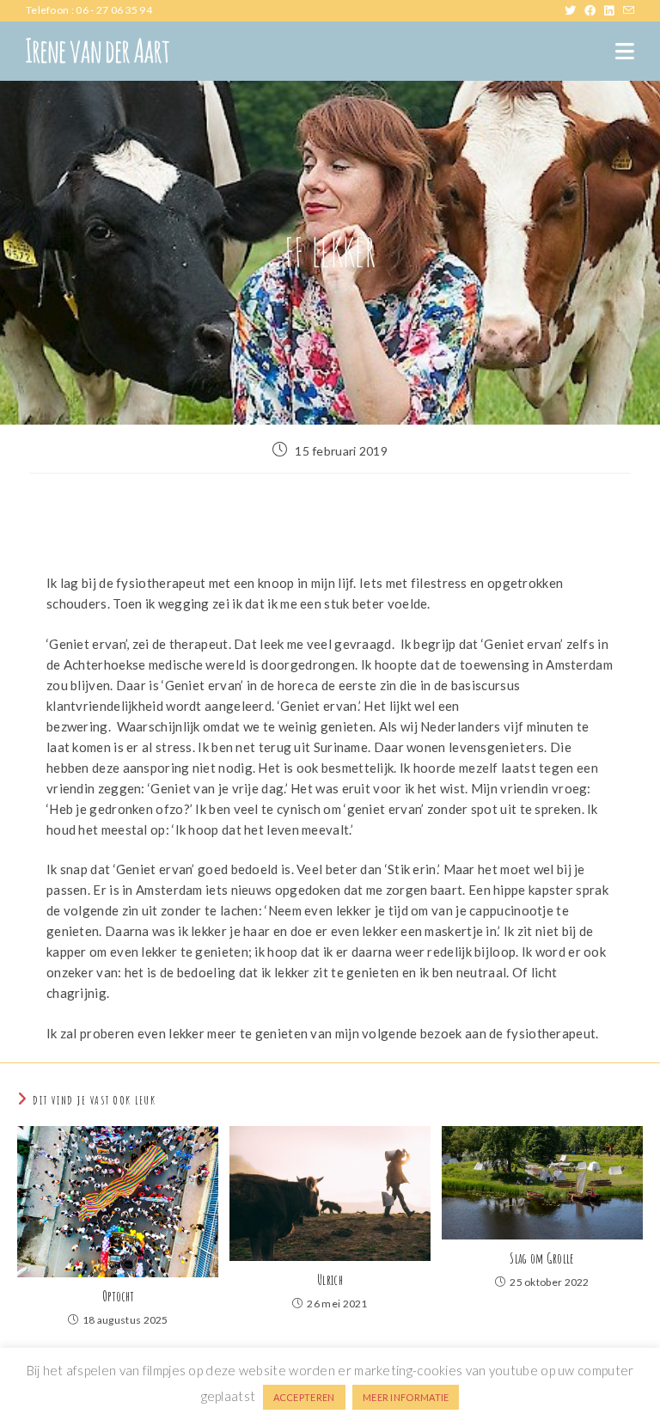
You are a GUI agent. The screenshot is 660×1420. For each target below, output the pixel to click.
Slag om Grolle (542, 1258)
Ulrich (330, 1279)
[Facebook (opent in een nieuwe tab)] (594, 10)
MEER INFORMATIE (406, 1397)
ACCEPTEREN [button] (304, 1397)
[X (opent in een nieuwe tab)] (574, 10)
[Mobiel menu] (624, 51)
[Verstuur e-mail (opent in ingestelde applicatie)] (628, 10)
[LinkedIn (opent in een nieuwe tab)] (613, 10)
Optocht (118, 1296)
